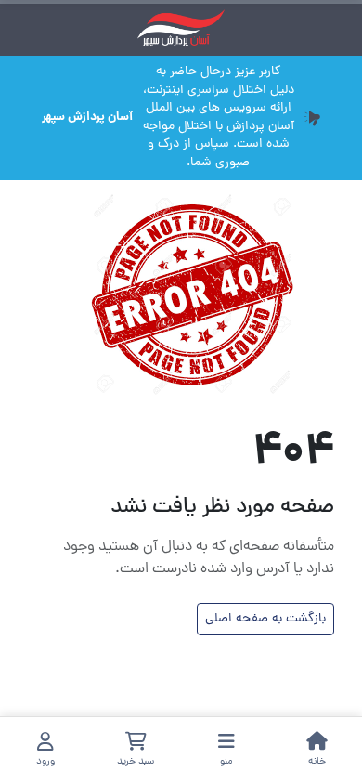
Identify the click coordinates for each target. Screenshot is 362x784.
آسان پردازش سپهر (87, 118)
